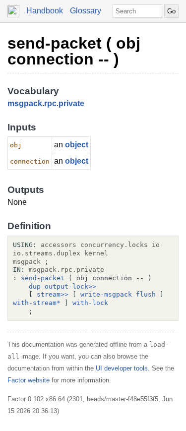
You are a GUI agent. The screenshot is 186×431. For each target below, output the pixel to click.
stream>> (52, 294)
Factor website (28, 380)
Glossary (85, 10)
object (76, 144)
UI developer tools (122, 368)
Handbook (44, 10)
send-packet (42, 278)
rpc (50, 103)
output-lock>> (70, 286)
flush (146, 294)
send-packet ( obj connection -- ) (73, 51)
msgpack (24, 103)
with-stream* (37, 303)
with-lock (90, 303)
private (71, 103)
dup (35, 286)
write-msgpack (106, 294)
